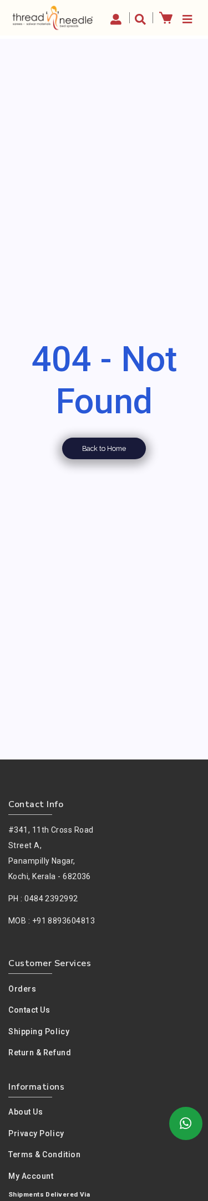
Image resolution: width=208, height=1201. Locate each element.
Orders (22, 988)
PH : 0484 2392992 (43, 898)
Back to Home (104, 448)
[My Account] (117, 18)
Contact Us (29, 1009)
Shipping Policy (38, 1031)
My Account (31, 1176)
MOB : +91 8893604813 (51, 920)
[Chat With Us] (185, 1123)
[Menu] (185, 18)
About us (25, 1111)
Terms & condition (44, 1154)
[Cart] (166, 17)
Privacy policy (36, 1133)
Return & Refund (39, 1052)
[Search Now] (141, 18)
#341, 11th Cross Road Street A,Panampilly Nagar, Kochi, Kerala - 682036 (50, 853)
